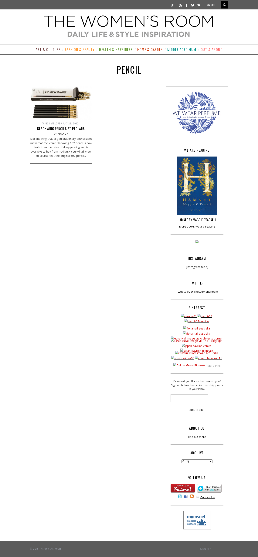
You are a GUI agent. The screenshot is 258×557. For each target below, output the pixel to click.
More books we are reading (197, 226)
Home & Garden (150, 49)
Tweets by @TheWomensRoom (197, 291)
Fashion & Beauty (80, 49)
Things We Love (51, 123)
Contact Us (207, 497)
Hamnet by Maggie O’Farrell (197, 219)
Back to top (205, 549)
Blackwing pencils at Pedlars (61, 128)
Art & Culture (48, 49)
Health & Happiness (116, 49)
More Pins (214, 365)
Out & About (211, 49)
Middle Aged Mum (181, 49)
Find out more (197, 437)
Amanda (63, 133)
